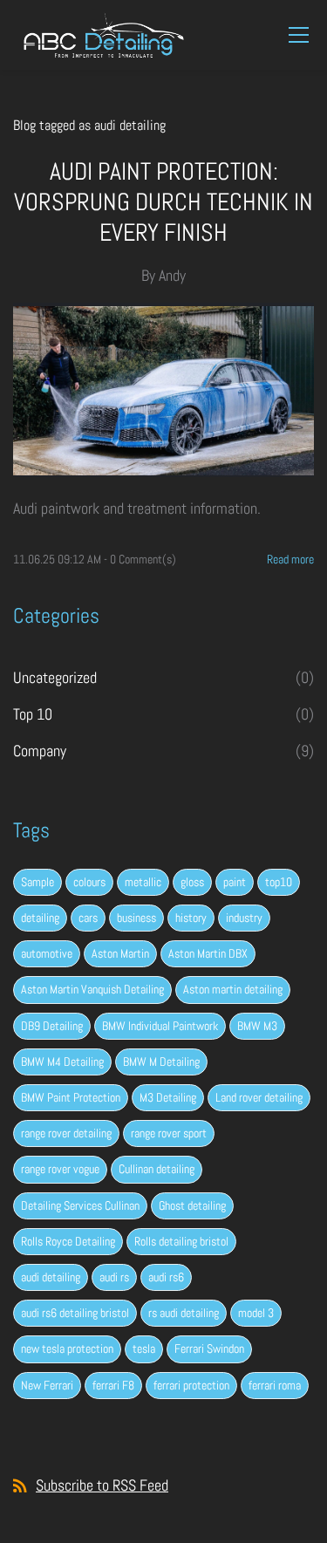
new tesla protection (67, 1348)
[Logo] (103, 35)
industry (244, 917)
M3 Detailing (168, 1097)
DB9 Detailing (52, 1026)
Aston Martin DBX (208, 953)
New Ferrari (47, 1385)
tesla (144, 1348)
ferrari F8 (113, 1385)
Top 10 (32, 714)
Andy (172, 275)
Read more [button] (290, 559)
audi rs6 (166, 1277)
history (191, 917)
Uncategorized (55, 677)
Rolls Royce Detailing (68, 1241)
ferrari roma (275, 1385)
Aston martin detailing (233, 989)
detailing (40, 917)
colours (89, 882)
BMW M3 (257, 1026)
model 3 (256, 1313)
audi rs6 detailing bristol (75, 1313)
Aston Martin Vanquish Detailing (92, 989)
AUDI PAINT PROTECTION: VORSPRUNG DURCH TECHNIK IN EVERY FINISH (163, 202)
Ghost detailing (192, 1205)
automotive (46, 953)
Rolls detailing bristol (181, 1241)
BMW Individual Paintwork (160, 1026)
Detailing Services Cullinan (80, 1205)
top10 (278, 882)
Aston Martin (120, 953)
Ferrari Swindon (209, 1348)
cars (88, 917)
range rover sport (169, 1133)
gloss (192, 882)
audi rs (114, 1277)
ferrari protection (191, 1385)
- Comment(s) (140, 559)
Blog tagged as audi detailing (89, 125)
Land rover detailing (259, 1097)
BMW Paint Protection (70, 1097)
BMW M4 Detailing (62, 1061)
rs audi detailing (183, 1313)
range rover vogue (60, 1169)
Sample (37, 882)
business (136, 917)
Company (39, 751)
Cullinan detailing (156, 1169)
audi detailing (50, 1277)
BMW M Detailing (161, 1061)
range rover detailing (66, 1133)
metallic (143, 882)
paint (234, 882)
